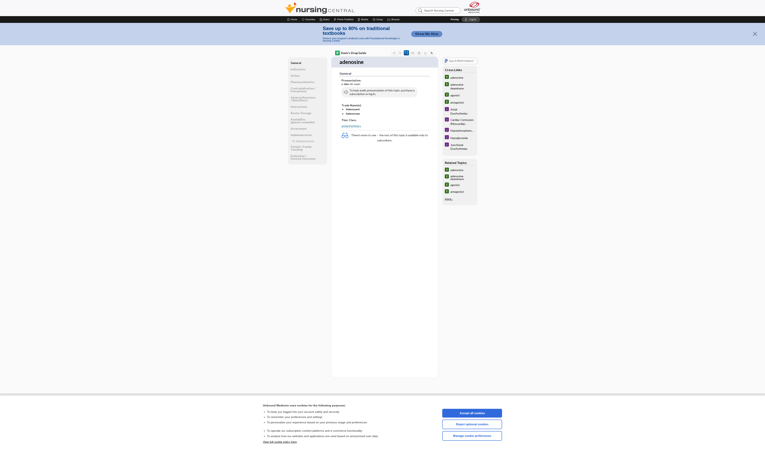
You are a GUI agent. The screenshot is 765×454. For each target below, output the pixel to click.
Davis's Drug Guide (353, 53)
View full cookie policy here (280, 441)
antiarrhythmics (351, 126)
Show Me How (426, 34)
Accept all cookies (472, 413)
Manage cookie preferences (472, 435)
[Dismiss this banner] (755, 34)
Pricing (455, 19)
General (296, 63)
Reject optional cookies (472, 424)
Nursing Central (334, 8)
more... (449, 199)
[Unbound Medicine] (472, 7)
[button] (394, 19)
